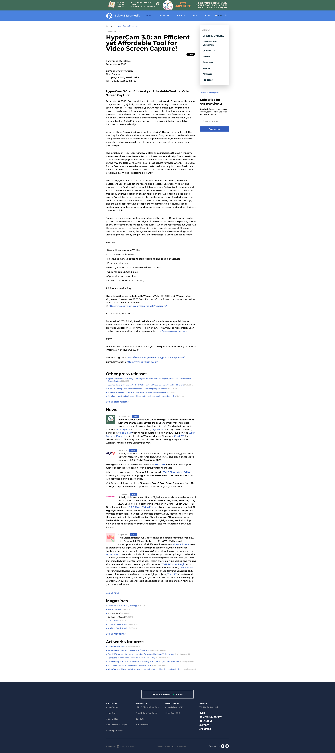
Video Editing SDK (173, 707)
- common (124, 646)
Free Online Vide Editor (147, 713)
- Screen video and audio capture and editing (139, 658)
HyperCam (158, 429)
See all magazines (115, 633)
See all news (112, 593)
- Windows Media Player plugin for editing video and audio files (152, 669)
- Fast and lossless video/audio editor (137, 650)
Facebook (208, 62)
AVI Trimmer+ (142, 724)
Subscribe (214, 129)
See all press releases (117, 401)
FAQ (195, 15)
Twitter (206, 56)
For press (208, 79)
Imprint (207, 68)
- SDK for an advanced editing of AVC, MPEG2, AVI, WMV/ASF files (151, 661)
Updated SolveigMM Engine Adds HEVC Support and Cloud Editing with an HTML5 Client (150, 385)
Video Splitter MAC (115, 730)
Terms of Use (181, 746)
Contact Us (209, 50)
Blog (207, 15)
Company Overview (213, 35)
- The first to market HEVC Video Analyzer (137, 665)
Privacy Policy (170, 746)
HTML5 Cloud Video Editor (176, 472)
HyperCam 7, (113, 554)
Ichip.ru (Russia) (119, 609)
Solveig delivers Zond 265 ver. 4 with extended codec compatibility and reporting (146, 396)
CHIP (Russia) (118, 621)
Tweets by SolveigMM (209, 92)
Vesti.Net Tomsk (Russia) (123, 624)
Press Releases (130, 26)
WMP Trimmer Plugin (173, 564)
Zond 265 (179, 436)
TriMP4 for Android (208, 707)
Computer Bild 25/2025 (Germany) (126, 606)
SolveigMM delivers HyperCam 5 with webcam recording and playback (142, 392)
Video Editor (125, 432)
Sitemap (160, 746)
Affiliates (207, 74)
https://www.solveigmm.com (171, 331)
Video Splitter (123, 429)
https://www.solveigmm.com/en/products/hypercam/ (138, 306)
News (118, 26)
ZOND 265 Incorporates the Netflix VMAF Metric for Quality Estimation (142, 389)
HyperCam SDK (172, 713)
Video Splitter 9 (180, 544)
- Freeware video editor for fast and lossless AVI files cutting (149, 654)
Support (181, 15)
